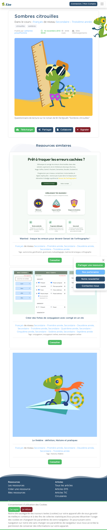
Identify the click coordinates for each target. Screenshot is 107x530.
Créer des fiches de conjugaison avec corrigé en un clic (55, 318)
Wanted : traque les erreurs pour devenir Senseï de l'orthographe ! (55, 239)
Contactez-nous (90, 286)
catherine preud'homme (23, 32)
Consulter (55, 260)
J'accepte (14, 509)
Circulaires (61, 496)
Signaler (84, 130)
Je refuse (26, 509)
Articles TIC (61, 492)
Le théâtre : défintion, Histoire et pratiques (54, 440)
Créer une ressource (19, 489)
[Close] (103, 260)
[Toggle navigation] (102, 4)
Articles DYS (61, 489)
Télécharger (26, 130)
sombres (32, 26)
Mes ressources (16, 492)
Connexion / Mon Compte (83, 4)
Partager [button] (47, 130)
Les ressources (16, 485)
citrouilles (20, 26)
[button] (64, 129)
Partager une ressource (90, 265)
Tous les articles (64, 485)
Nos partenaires (90, 272)
